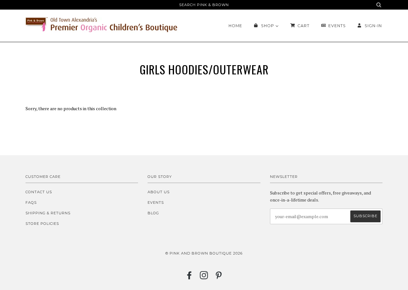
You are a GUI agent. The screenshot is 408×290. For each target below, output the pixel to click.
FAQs (31, 202)
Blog (153, 213)
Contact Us (39, 192)
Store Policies (42, 223)
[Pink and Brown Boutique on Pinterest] (219, 277)
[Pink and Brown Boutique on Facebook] (189, 277)
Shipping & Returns (48, 213)
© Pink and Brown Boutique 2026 (204, 253)
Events (156, 202)
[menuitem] (235, 26)
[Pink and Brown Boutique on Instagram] (204, 277)
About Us (159, 192)
